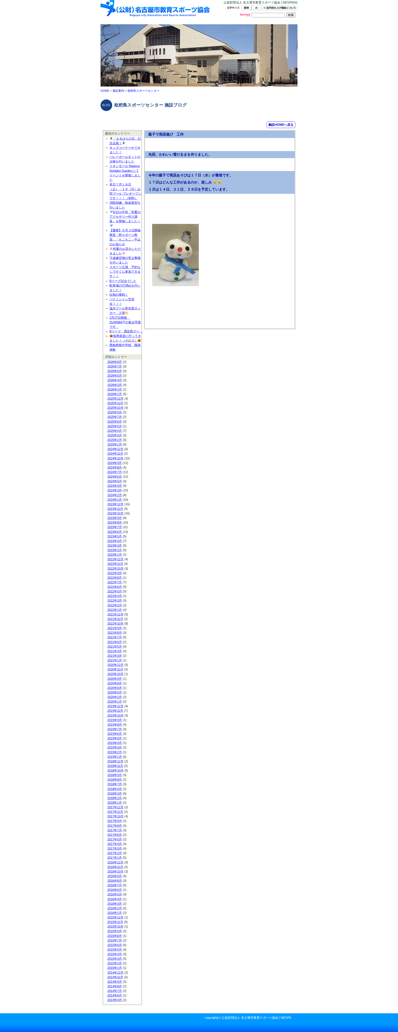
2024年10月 (115, 458)
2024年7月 (114, 472)
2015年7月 (114, 940)
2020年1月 (114, 701)
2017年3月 (114, 848)
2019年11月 (115, 710)
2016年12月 (115, 862)
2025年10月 (115, 407)
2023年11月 (115, 509)
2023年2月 (114, 550)
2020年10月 (115, 674)
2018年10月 (115, 770)
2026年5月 (114, 375)
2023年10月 (115, 513)
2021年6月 (114, 642)
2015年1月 (114, 968)
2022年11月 (115, 563)
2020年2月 (114, 697)
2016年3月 (114, 903)
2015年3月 (114, 958)
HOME (105, 90)
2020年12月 (115, 665)
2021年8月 (114, 632)
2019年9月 (114, 720)
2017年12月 (115, 807)
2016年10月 (115, 871)
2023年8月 (114, 522)
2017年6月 (114, 835)
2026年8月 (114, 362)
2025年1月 (114, 444)
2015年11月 (115, 922)
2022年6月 (114, 587)
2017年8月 (114, 825)
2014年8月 (114, 986)
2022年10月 (115, 568)
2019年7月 (114, 729)
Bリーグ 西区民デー (126, 331)
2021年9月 (114, 628)
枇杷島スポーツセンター (143, 90)
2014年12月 (115, 972)
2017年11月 (115, 811)
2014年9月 (114, 981)
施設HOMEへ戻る (281, 124)
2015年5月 (114, 949)
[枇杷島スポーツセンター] (155, 12)
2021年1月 (114, 660)
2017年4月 (114, 844)
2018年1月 (114, 802)
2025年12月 (115, 398)
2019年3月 (114, 747)
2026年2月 (114, 389)
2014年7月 (114, 991)
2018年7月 (114, 784)
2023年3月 (114, 545)
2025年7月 (114, 417)
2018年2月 (114, 798)
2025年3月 (114, 435)
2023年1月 (114, 554)
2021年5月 (114, 646)
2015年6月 (114, 945)
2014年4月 (114, 1000)
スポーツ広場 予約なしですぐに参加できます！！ (125, 271)
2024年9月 (114, 463)
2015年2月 (114, 963)
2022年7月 (114, 582)
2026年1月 (114, 394)
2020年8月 (114, 683)
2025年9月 (114, 412)
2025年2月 (114, 440)
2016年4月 (114, 899)
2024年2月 (114, 495)
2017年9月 (114, 821)
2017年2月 (114, 853)
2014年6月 (114, 995)
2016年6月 (114, 890)
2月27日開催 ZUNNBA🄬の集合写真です (125, 322)
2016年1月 (114, 913)
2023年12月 (115, 504)
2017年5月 (114, 839)
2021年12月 (115, 614)
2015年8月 (114, 936)
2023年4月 (114, 541)
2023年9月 (114, 518)
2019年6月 (114, 733)
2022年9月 (114, 573)
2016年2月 (114, 908)
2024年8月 (114, 467)
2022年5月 (114, 591)
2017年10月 (115, 816)
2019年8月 (114, 724)
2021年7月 (114, 637)
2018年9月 (114, 775)
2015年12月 (115, 917)
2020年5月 (114, 692)
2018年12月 (115, 761)
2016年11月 (115, 867)
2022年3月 (114, 600)
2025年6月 (114, 421)
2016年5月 (114, 894)
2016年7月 (114, 885)
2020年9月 (114, 678)
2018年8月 (114, 779)
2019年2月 (114, 752)
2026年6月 (114, 371)
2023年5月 (114, 536)
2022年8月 (114, 577)
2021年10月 (115, 623)
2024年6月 (114, 476)
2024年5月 (114, 481)
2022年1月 (114, 610)
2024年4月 (114, 485)
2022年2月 (114, 605)
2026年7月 (114, 366)
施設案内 (118, 90)
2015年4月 (114, 954)
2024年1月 (114, 499)
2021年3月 (114, 655)
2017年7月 (114, 830)
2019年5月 (114, 738)
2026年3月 (114, 385)
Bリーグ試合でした (122, 281)
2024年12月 (115, 449)
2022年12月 (115, 559)
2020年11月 (115, 669)
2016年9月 (114, 876)
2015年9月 (114, 931)
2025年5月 (114, 426)
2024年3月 (114, 490)
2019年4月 (114, 743)
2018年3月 (114, 793)
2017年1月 (114, 857)
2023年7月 (114, 527)
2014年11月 (115, 977)
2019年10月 (115, 715)
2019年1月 (114, 756)
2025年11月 (115, 403)
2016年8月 (114, 880)
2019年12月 (115, 706)
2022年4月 (114, 596)
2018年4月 (114, 789)
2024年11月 (115, 453)
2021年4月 (114, 651)
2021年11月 (115, 619)
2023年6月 (114, 532)
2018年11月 (115, 766)
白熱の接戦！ (118, 294)
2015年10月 (115, 926)
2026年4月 (114, 380)
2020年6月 (114, 688)
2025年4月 (114, 430)
